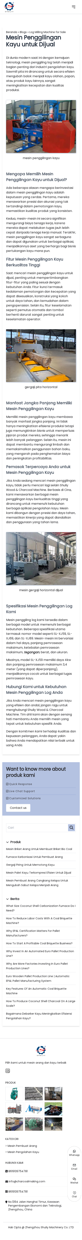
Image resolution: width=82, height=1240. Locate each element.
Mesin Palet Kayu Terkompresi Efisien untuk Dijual (38, 873)
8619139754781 (18, 1171)
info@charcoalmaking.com (27, 1181)
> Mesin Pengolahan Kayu (22, 1152)
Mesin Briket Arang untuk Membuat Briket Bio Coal (39, 849)
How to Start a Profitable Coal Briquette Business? (39, 943)
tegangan (31, 652)
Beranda (11, 32)
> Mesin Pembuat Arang (21, 1146)
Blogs (23, 32)
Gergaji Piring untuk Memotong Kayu (30, 865)
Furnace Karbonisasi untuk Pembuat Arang (34, 857)
